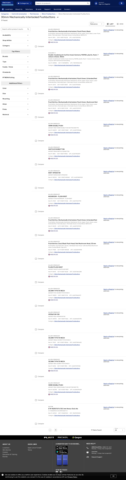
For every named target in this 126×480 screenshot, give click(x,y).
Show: (116, 428)
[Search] (88, 3)
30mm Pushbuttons (48, 14)
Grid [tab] (121, 24)
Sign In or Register (108, 30)
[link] (13, 448)
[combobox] (62, 3)
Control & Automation (19, 14)
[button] (24, 3)
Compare (41, 46)
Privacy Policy (72, 477)
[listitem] (105, 3)
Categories (5, 14)
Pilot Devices (34, 14)
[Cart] (122, 3)
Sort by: (92, 22)
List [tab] (112, 24)
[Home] (8, 3)
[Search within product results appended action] (28, 29)
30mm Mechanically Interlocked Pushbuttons (67, 40)
